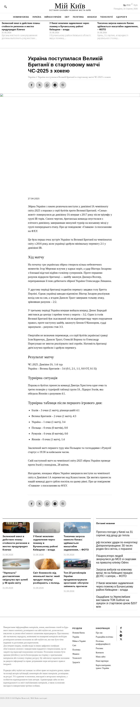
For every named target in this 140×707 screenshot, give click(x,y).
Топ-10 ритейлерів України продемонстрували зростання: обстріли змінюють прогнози (76, 579)
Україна (32, 77)
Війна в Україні (79, 641)
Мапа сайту (101, 657)
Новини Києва (78, 633)
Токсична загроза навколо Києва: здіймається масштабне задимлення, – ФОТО (117, 26)
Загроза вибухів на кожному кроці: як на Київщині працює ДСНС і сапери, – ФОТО (114, 573)
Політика (76, 649)
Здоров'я (76, 662)
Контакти (100, 652)
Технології (76, 658)
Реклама (99, 648)
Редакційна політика (104, 637)
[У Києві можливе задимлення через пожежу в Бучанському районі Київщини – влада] (46, 527)
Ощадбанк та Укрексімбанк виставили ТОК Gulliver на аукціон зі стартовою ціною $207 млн (116, 601)
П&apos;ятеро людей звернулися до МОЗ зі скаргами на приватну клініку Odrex (116, 559)
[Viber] (62, 85)
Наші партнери (102, 661)
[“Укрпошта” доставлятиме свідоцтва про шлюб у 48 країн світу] (16, 564)
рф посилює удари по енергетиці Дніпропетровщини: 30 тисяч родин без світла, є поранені (116, 545)
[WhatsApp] (47, 85)
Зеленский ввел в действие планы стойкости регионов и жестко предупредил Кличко (21, 26)
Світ (74, 645)
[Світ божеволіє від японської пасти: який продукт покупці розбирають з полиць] (46, 564)
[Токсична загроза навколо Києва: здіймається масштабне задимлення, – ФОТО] (77, 527)
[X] (39, 85)
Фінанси (75, 654)
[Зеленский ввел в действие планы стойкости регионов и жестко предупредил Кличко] (16, 527)
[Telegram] (55, 85)
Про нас (99, 633)
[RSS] (121, 631)
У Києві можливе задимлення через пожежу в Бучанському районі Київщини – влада (69, 26)
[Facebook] (31, 85)
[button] (5, 7)
